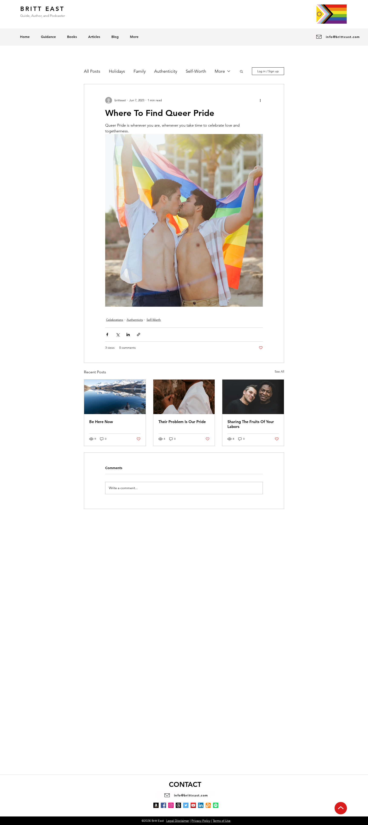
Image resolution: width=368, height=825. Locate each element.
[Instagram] (171, 805)
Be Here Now (101, 421)
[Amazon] (156, 805)
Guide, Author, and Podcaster (42, 16)
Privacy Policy (200, 821)
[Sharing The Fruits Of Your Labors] (253, 397)
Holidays (117, 71)
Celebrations (114, 320)
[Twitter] (185, 805)
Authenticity (165, 71)
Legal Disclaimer (177, 821)
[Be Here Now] (115, 397)
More (220, 71)
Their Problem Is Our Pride (182, 421)
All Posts (92, 71)
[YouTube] (193, 805)
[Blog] (208, 805)
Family (140, 71)
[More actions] (260, 100)
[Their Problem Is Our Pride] (184, 397)
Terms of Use (221, 821)
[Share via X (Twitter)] (118, 334)
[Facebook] (163, 805)
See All (279, 371)
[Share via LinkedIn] (128, 334)
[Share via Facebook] (107, 334)
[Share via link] (139, 334)
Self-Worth (196, 71)
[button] (241, 71)
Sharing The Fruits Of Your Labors (250, 424)
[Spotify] (215, 805)
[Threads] (178, 805)
